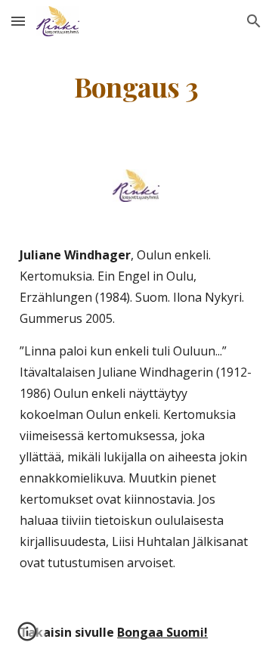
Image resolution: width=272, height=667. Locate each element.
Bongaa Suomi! (162, 632)
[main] (136, 87)
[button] (18, 21)
